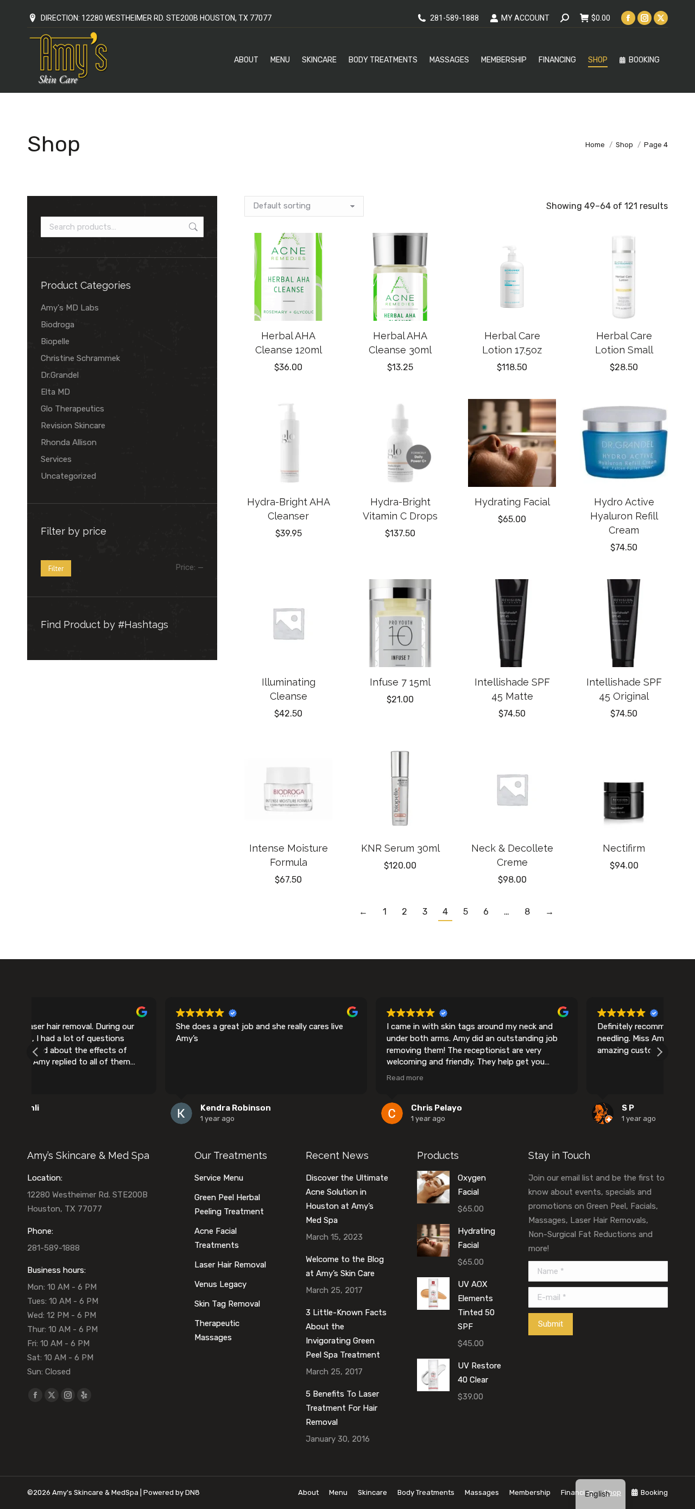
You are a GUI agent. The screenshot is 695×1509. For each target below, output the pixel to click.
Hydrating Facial (512, 502)
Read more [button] (275, 1077)
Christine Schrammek (80, 358)
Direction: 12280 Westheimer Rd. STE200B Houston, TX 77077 (156, 18)
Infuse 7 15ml (400, 682)
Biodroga (57, 324)
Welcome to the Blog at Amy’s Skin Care (345, 1266)
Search (192, 227)
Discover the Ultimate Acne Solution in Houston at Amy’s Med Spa (347, 1199)
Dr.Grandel (60, 375)
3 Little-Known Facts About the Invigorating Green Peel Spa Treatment (346, 1334)
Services (56, 459)
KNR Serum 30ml (400, 848)
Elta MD (55, 392)
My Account (525, 18)
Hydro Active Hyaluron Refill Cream (624, 516)
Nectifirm (624, 848)
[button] (318, 306)
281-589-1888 (454, 18)
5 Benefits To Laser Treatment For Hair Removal (342, 1408)
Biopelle (55, 341)
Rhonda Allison (69, 442)
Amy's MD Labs (70, 308)
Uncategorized (68, 476)
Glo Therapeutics (72, 409)
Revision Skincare (73, 425)
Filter (56, 568)
